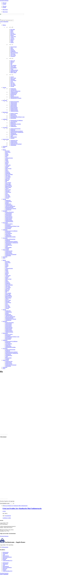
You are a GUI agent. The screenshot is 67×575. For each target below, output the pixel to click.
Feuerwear (12, 50)
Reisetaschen (13, 114)
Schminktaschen (13, 134)
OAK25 (12, 76)
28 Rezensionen (5, 547)
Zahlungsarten (6, 552)
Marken (4, 25)
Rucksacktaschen (14, 107)
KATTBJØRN (13, 67)
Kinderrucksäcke (13, 108)
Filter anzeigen (3, 436)
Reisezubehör (13, 118)
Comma (12, 37)
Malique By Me (13, 71)
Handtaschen (13, 88)
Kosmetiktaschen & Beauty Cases (17, 116)
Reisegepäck (5, 112)
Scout (11, 81)
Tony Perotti (13, 85)
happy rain (12, 60)
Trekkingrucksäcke (14, 111)
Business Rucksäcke (14, 101)
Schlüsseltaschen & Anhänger (16, 131)
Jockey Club (13, 66)
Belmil (11, 30)
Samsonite (12, 79)
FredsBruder (13, 51)
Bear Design (13, 34)
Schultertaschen (13, 93)
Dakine (11, 40)
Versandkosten (8, 515)
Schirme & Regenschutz (15, 128)
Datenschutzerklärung (7, 557)
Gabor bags (12, 53)
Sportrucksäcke (13, 105)
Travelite (12, 86)
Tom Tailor (12, 84)
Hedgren (12, 61)
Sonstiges (12, 138)
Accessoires (5, 127)
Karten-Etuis (13, 125)
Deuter (11, 41)
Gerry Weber (13, 55)
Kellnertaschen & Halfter (15, 124)
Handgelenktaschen (14, 96)
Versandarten (5, 553)
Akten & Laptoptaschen (15, 91)
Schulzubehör (13, 145)
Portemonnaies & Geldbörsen (16, 120)
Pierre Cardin (13, 78)
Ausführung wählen (7, 517)
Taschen (4, 87)
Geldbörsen (5, 119)
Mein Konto (5, 9)
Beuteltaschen (13, 94)
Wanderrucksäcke (14, 109)
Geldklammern (13, 126)
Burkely (12, 35)
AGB (4, 554)
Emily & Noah (13, 46)
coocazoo (12, 38)
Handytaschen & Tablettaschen (16, 132)
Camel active (13, 36)
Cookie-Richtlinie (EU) (7, 560)
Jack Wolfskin (13, 65)
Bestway (12, 33)
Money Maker (13, 72)
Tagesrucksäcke (13, 102)
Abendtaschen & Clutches (15, 98)
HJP (11, 64)
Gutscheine (5, 146)
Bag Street (12, 29)
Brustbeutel (12, 129)
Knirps (11, 68)
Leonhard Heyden (14, 70)
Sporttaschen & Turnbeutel (16, 144)
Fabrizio (12, 49)
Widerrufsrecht (6, 555)
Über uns (4, 2)
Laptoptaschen (13, 89)
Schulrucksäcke (13, 104)
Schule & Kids (6, 139)
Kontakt (4, 4)
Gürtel (11, 135)
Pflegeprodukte (13, 136)
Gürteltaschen (13, 133)
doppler (12, 42)
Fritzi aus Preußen (14, 52)
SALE (4, 147)
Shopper (12, 95)
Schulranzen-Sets (14, 140)
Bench (11, 31)
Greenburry (12, 56)
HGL (11, 63)
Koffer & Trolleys (14, 113)
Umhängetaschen (14, 92)
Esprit (11, 48)
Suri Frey (12, 82)
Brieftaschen (13, 122)
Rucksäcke (5, 100)
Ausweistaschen (13, 121)
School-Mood (13, 80)
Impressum (5, 558)
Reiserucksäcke (13, 106)
